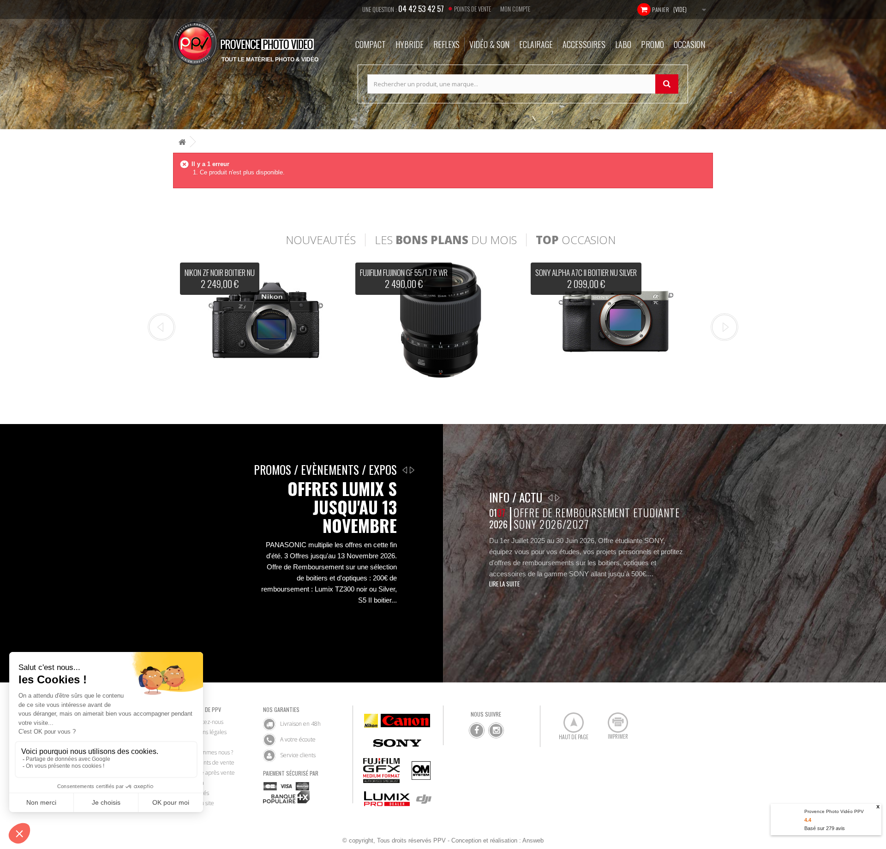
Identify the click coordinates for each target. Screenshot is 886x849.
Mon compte (515, 8)
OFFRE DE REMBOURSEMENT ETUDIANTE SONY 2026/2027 (596, 518)
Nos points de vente (210, 762)
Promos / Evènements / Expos (325, 469)
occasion (576, 239)
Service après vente (210, 773)
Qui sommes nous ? (209, 752)
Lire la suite (504, 583)
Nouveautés (321, 239)
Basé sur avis (824, 828)
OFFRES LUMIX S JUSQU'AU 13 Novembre (342, 507)
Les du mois (446, 239)
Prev (161, 327)
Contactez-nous (204, 722)
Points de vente (472, 8)
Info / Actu (515, 497)
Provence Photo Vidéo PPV (834, 811)
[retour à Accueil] (182, 142)
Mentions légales (206, 732)
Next (724, 327)
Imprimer (613, 718)
